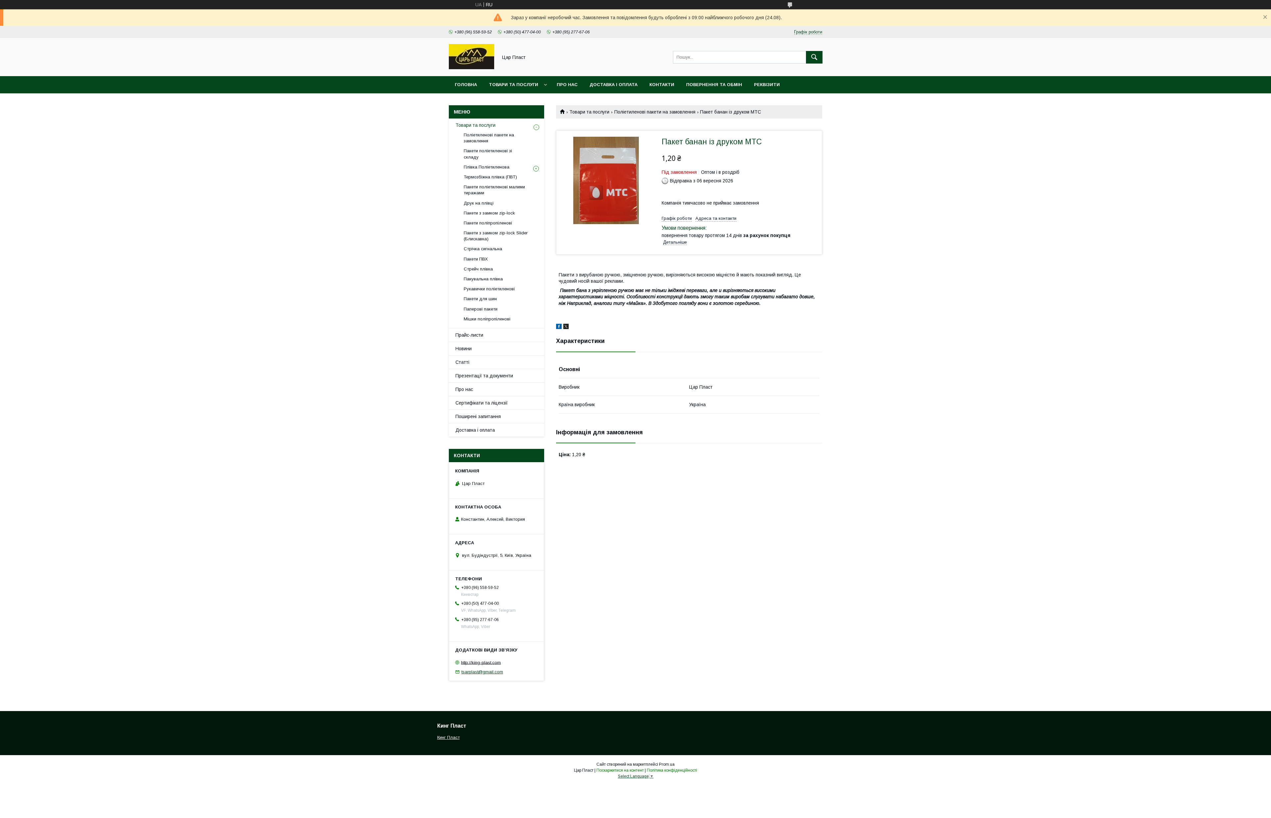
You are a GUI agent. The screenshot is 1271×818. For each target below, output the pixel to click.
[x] (566, 327)
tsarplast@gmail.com (482, 671)
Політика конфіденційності (672, 770)
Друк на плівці (479, 203)
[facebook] (559, 327)
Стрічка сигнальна (483, 248)
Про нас (567, 84)
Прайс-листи (469, 335)
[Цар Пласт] (471, 67)
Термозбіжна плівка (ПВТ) (490, 176)
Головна (466, 84)
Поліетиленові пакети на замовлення (654, 112)
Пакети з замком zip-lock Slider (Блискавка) (496, 235)
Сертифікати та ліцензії (481, 403)
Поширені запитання (478, 416)
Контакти (661, 84)
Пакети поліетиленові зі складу (488, 153)
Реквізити (767, 84)
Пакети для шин (480, 298)
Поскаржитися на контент (620, 770)
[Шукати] (814, 57)
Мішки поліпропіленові (487, 318)
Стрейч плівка (478, 268)
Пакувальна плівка (483, 278)
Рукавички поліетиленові (489, 288)
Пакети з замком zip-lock (489, 213)
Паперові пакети (480, 309)
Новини (463, 348)
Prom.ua (667, 764)
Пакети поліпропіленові (488, 222)
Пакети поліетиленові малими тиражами (494, 189)
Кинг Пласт (448, 737)
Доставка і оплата (613, 84)
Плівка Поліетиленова (486, 167)
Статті (462, 362)
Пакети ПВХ (476, 259)
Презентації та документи (484, 375)
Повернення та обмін (714, 84)
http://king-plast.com (481, 662)
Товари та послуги (513, 84)
